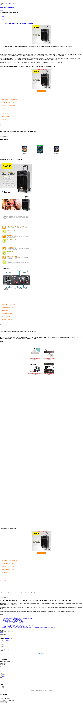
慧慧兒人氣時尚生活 (7, 7)
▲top (1, 642)
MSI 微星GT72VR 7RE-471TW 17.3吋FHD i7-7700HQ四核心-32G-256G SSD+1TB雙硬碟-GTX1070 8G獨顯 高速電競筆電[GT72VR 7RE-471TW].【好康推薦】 (28, 627)
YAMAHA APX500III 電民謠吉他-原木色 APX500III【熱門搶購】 (13, 619)
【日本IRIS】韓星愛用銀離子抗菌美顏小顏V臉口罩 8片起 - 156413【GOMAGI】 (15, 626)
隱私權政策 (46, 690)
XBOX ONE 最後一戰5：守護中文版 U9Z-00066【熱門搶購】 (12, 622)
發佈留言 (2, 650)
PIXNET (34, 690)
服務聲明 (50, 690)
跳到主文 (1, 10)
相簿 (3, 16)
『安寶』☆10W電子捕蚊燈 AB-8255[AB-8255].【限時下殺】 (12, 620)
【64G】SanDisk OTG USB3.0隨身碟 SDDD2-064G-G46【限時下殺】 (14, 621)
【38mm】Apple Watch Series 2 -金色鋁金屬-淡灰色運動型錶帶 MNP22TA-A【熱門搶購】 (17, 618)
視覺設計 (8, 14)
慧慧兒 (1, 632)
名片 (3, 19)
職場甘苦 (7, 640)
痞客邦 (6, 638)
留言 (8, 638)
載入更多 (2, 644)
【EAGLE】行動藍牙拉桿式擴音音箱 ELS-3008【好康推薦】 (17, 23)
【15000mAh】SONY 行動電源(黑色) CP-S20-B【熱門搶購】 (12, 617)
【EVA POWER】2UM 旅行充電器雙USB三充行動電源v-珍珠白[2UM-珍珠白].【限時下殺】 (17, 625)
